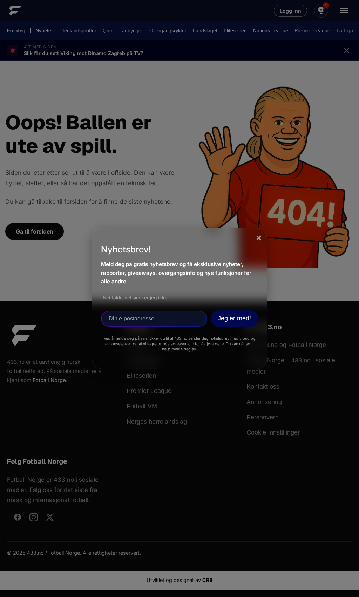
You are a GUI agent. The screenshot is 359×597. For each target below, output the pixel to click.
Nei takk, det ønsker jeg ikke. (136, 297)
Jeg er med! (234, 318)
